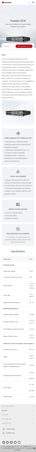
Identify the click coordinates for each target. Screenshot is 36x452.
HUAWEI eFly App (10, 433)
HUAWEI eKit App (10, 429)
